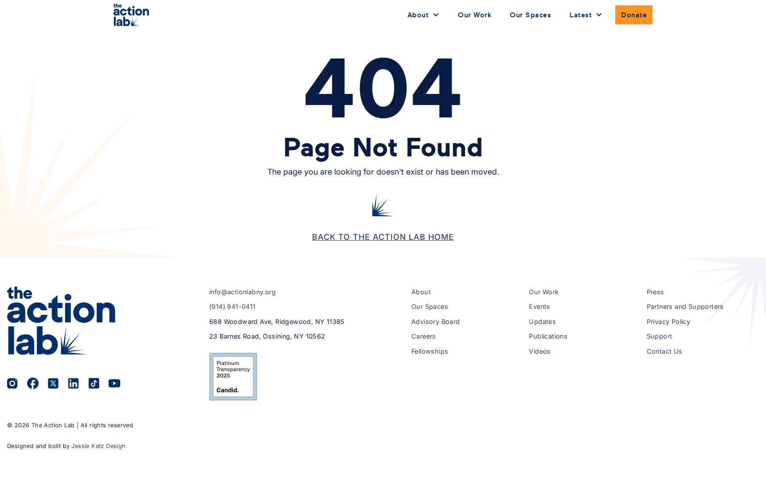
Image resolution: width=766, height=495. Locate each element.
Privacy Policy (669, 321)
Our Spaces (530, 14)
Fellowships (429, 351)
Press (655, 292)
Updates (542, 321)
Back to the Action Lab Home (383, 237)
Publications (548, 336)
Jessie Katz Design (98, 446)
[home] (131, 15)
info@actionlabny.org (242, 292)
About (421, 292)
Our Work (474, 14)
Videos (540, 351)
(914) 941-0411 (232, 306)
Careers (423, 336)
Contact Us (665, 351)
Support (659, 336)
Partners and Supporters (685, 306)
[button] (424, 15)
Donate (634, 14)
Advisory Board (435, 321)
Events (539, 306)
